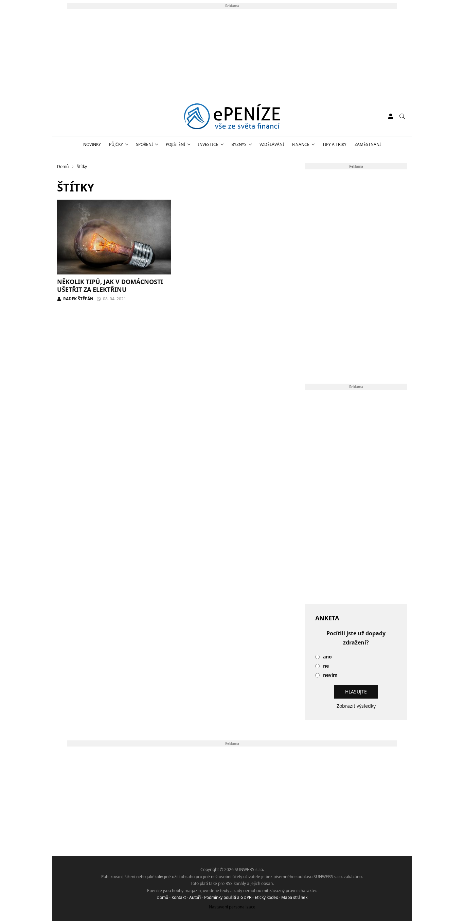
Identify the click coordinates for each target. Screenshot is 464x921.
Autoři (195, 897)
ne (326, 666)
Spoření (144, 144)
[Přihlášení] (390, 116)
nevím (330, 675)
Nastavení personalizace (232, 907)
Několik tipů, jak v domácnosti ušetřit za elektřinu (110, 286)
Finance (300, 144)
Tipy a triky (334, 144)
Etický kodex (266, 897)
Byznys (239, 144)
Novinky (92, 144)
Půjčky (116, 144)
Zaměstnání (368, 144)
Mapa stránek (294, 897)
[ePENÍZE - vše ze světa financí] (232, 116)
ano (327, 657)
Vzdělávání (272, 144)
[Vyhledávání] (402, 116)
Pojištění (175, 144)
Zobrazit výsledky (356, 706)
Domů (162, 897)
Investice (208, 144)
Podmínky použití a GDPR (227, 897)
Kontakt (179, 897)
